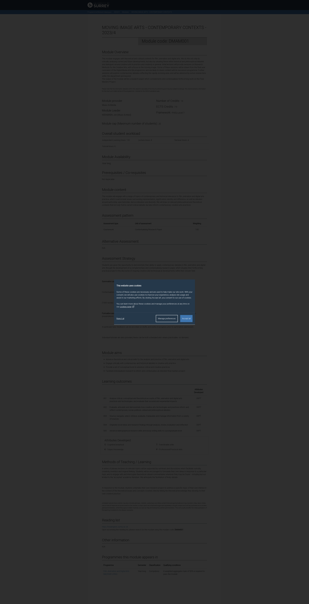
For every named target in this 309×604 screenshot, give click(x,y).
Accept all (186, 318)
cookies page (125, 306)
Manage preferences (167, 318)
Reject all (120, 318)
